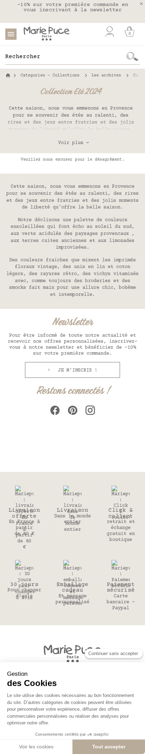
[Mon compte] (109, 31)
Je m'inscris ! (76, 370)
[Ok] (133, 57)
